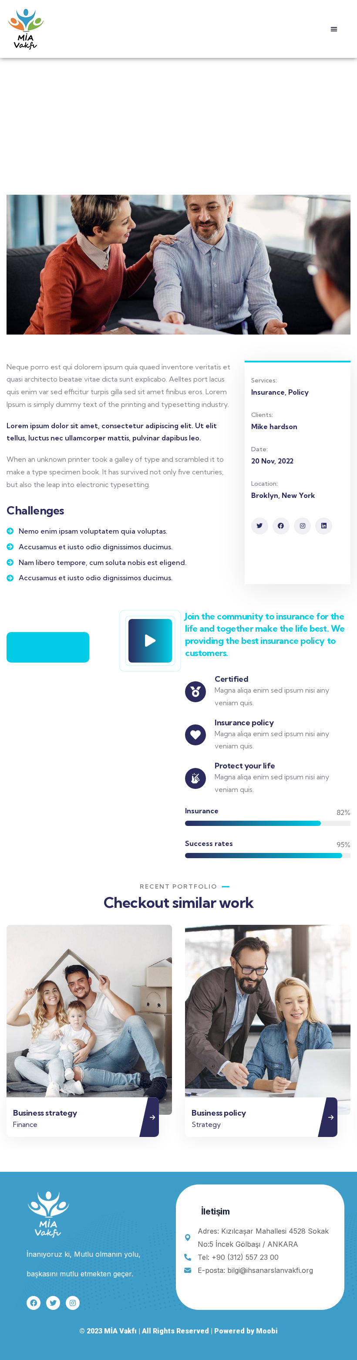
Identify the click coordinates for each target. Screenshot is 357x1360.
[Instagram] (302, 526)
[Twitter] (259, 526)
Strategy (186, 1124)
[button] (334, 29)
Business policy (199, 1113)
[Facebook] (281, 526)
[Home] (26, 29)
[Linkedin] (323, 526)
